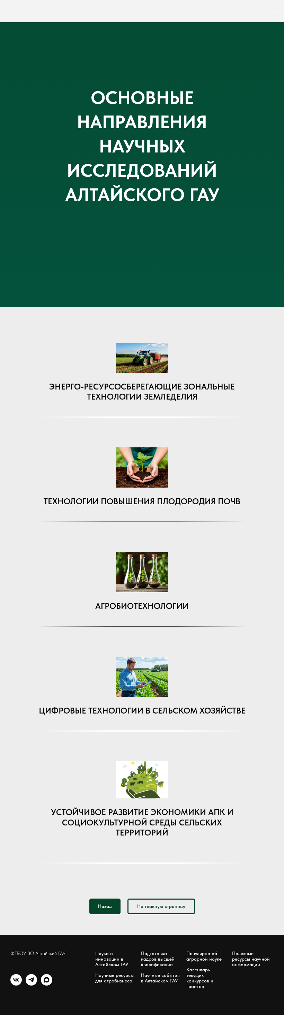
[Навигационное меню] (273, 11)
